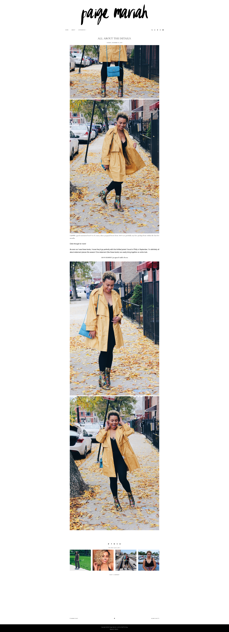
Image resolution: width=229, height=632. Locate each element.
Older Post (155, 618)
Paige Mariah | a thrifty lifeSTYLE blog (118, 627)
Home (66, 29)
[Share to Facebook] (111, 544)
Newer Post (74, 618)
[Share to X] (108, 544)
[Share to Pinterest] (114, 544)
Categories (81, 29)
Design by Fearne (114, 629)
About (73, 29)
